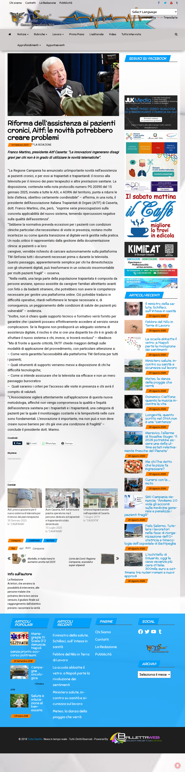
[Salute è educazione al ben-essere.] (19, 700)
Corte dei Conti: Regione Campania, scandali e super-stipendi (82, 562)
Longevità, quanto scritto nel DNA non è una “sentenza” (161, 418)
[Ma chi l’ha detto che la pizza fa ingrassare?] (133, 466)
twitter (165, 3)
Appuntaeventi (55, 45)
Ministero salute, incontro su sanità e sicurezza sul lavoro (161, 364)
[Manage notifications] (177, 765)
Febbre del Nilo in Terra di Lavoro (159, 323)
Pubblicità (65, 3)
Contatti (30, 3)
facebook (159, 3)
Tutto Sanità (35, 739)
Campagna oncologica (37, 672)
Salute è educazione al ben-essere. (37, 702)
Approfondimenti (28, 45)
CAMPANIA (34, 540)
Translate (170, 17)
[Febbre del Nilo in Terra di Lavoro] (133, 326)
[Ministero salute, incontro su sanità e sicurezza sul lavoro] (133, 365)
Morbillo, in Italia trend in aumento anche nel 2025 (41, 560)
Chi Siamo (103, 632)
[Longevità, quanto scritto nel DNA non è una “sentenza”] (133, 419)
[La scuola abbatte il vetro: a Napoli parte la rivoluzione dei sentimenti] (133, 344)
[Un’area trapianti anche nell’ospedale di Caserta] (100, 498)
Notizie (22, 34)
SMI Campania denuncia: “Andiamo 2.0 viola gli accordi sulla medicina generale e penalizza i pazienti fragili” (150, 505)
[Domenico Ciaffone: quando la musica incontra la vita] (133, 401)
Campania (38, 548)
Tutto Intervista (131, 34)
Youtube (171, 3)
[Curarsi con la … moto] (133, 484)
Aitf (21, 548)
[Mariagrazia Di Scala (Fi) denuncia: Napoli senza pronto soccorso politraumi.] (19, 638)
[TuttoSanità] (10, 34)
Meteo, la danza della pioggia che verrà (158, 382)
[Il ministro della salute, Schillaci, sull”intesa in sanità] (133, 308)
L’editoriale (97, 34)
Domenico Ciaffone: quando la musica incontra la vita (161, 400)
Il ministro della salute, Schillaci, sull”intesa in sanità (160, 307)
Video (112, 34)
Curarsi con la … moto (158, 481)
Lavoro (57, 34)
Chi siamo (15, 3)
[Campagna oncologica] (19, 672)
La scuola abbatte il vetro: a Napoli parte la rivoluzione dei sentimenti (161, 344)
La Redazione (47, 3)
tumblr (177, 3)
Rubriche (39, 34)
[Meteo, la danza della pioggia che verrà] (133, 383)
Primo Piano (76, 34)
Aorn (28, 547)
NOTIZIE (50, 540)
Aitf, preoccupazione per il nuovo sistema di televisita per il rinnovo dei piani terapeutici (24, 513)
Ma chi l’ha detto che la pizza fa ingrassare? (158, 465)
